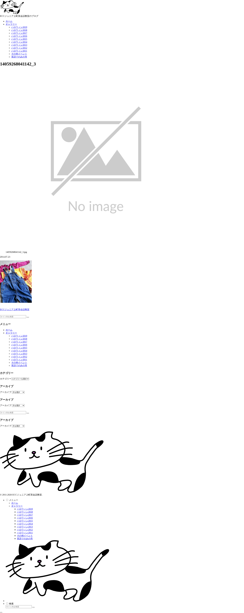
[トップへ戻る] (1, 612)
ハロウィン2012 (19, 356)
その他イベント (19, 362)
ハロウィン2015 (19, 347)
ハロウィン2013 (19, 353)
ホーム (9, 330)
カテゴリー (5, 379)
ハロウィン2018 (19, 339)
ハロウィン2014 (19, 350)
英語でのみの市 (19, 365)
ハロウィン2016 (19, 345)
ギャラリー (11, 333)
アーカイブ (5, 392)
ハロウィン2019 (19, 336)
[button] (28, 317)
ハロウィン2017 (19, 342)
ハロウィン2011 (19, 359)
